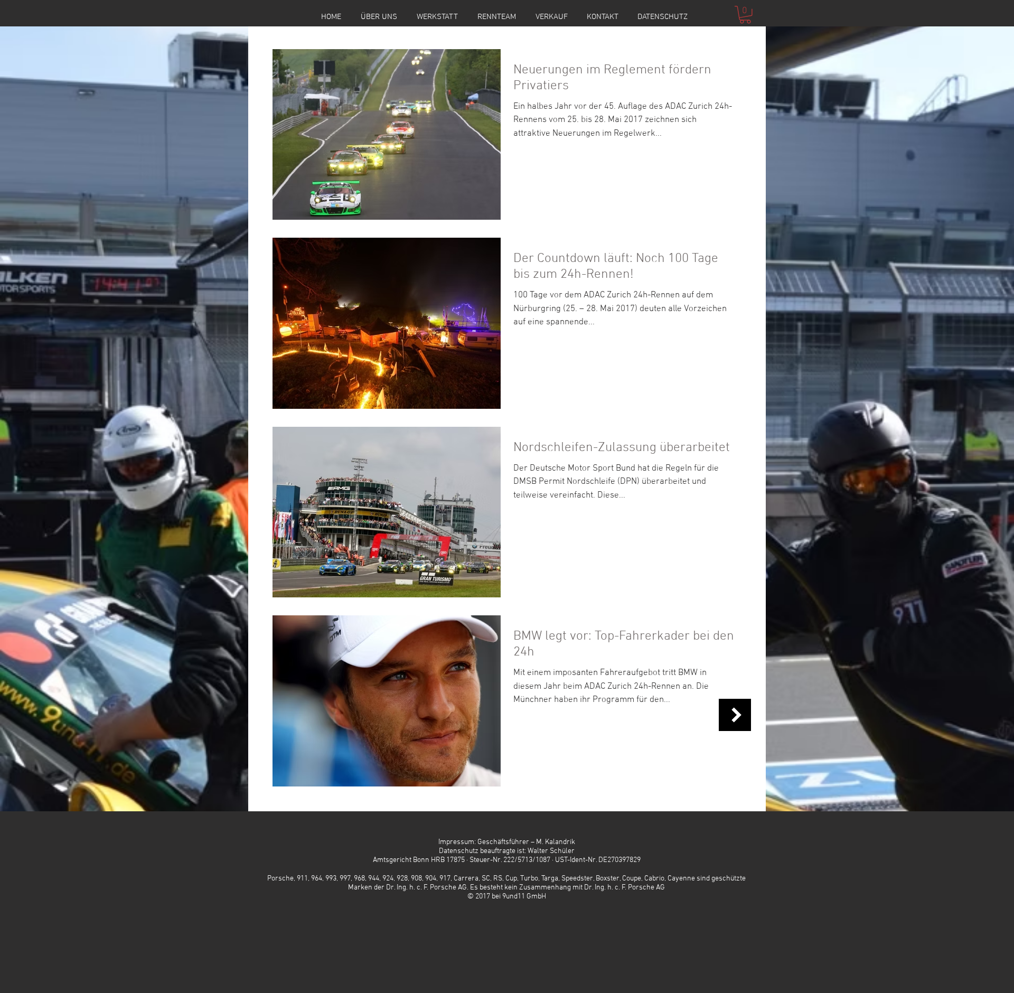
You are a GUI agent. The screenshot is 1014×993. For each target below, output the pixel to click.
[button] (745, 15)
